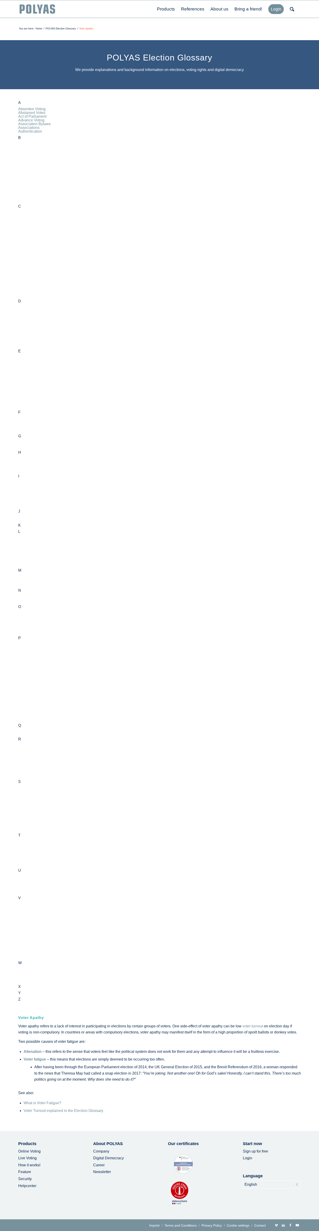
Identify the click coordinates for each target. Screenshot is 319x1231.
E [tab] (19, 351)
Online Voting (29, 1151)
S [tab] (19, 782)
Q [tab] (19, 725)
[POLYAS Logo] (37, 9)
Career (99, 1165)
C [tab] (19, 206)
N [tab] (19, 590)
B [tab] (19, 138)
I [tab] (18, 476)
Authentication (30, 131)
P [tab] (19, 638)
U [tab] (19, 870)
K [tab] (19, 525)
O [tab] (19, 607)
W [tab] (20, 963)
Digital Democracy (108, 1158)
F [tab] (19, 412)
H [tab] (19, 452)
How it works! (29, 1165)
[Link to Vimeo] (276, 1225)
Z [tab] (19, 999)
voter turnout (252, 1026)
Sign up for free (255, 1151)
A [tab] (19, 103)
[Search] (294, 9)
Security (25, 1179)
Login (247, 1158)
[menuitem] (166, 9)
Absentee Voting (32, 109)
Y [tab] (19, 993)
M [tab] (19, 570)
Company (101, 1151)
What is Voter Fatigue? (42, 1103)
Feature (24, 1172)
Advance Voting (31, 120)
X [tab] (19, 987)
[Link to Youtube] (297, 1225)
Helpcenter (27, 1186)
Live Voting (27, 1158)
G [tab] (19, 436)
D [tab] (19, 301)
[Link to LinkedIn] (283, 1225)
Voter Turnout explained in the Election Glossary (63, 1111)
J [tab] (19, 511)
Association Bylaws (34, 124)
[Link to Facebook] (290, 1225)
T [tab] (19, 835)
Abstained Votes (31, 113)
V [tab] (19, 898)
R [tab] (19, 739)
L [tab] (19, 532)
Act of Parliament (32, 116)
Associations (28, 128)
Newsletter (102, 1172)
